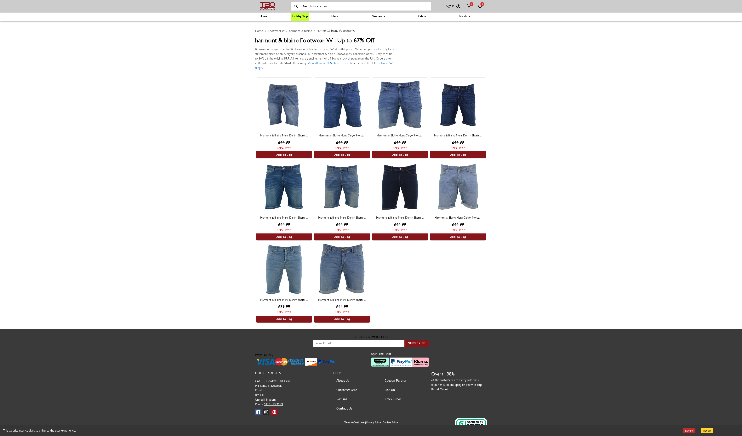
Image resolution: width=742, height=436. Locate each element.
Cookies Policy (390, 423)
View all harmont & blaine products (330, 63)
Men (333, 16)
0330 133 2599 (273, 404)
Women (377, 16)
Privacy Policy (373, 423)
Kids (420, 16)
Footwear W (276, 31)
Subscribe (416, 343)
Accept (707, 430)
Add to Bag (284, 154)
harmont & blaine (300, 31)
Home (263, 16)
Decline (689, 430)
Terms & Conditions (354, 423)
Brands (463, 16)
